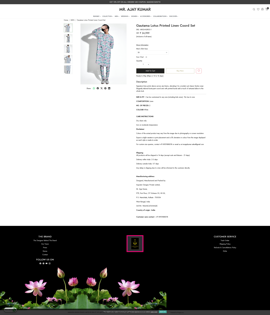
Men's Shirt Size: (142, 49)
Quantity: (139, 61)
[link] (254, 9)
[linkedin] (109, 88)
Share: (89, 88)
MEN (116, 16)
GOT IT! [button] (163, 312)
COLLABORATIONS (159, 16)
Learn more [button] (154, 312)
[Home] (135, 9)
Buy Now (180, 70)
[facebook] (98, 88)
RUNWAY (96, 16)
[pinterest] (105, 88)
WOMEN (134, 16)
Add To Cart (150, 70)
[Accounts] (262, 9)
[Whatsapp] (94, 88)
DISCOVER (173, 16)
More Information (142, 45)
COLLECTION (107, 16)
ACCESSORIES (145, 16)
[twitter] (101, 88)
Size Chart (140, 57)
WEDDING (124, 16)
